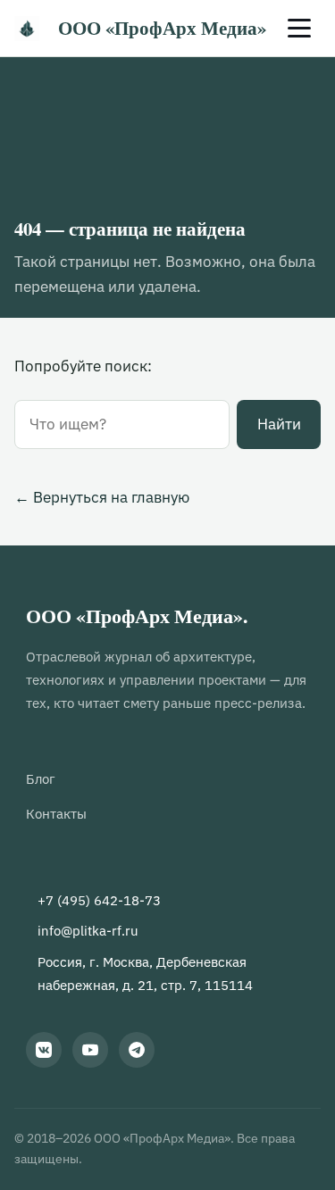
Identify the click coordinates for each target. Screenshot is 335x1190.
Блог (40, 778)
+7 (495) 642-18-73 (99, 900)
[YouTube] (90, 1050)
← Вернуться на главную (101, 497)
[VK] (44, 1050)
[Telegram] (137, 1050)
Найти (279, 424)
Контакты (56, 813)
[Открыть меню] (299, 28)
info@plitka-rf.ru (88, 930)
